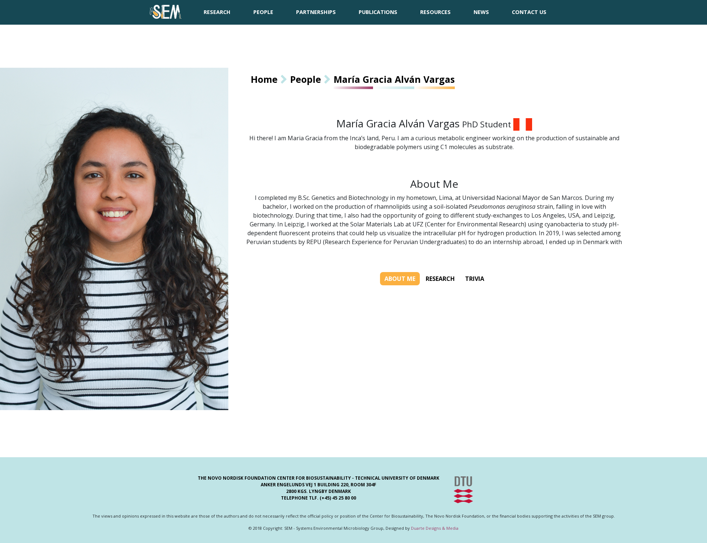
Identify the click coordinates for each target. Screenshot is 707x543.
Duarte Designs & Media (434, 528)
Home (264, 79)
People (305, 79)
